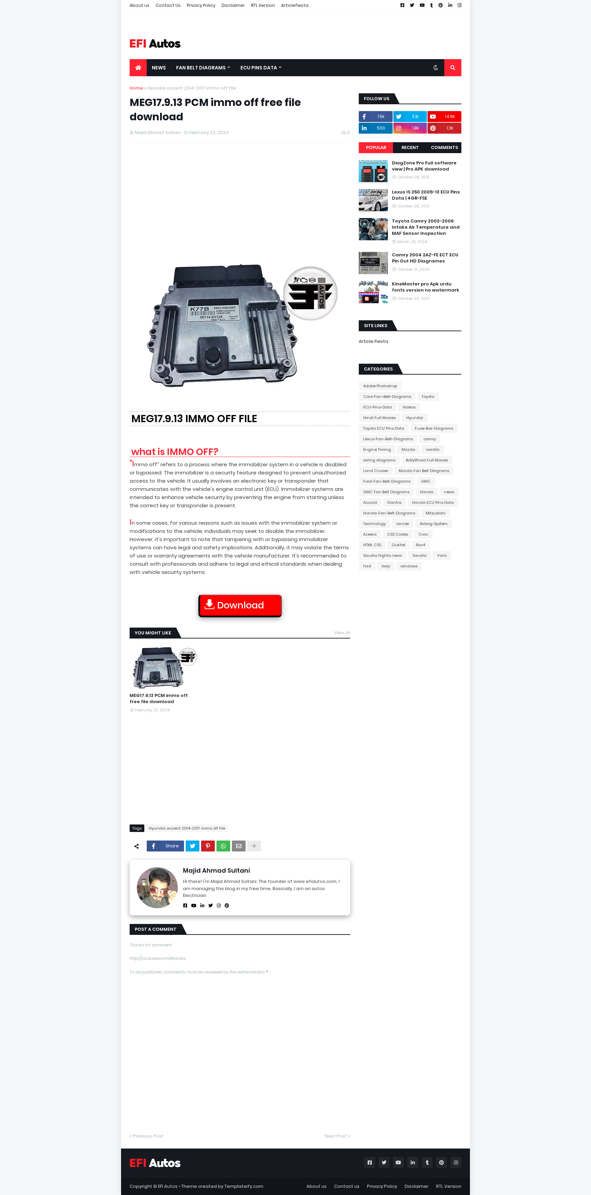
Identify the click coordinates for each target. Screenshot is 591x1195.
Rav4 (420, 545)
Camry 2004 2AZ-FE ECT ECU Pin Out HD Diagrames (425, 258)
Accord (370, 502)
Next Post (336, 1136)
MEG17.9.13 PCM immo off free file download (159, 699)
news (449, 492)
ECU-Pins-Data (377, 407)
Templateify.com (243, 1186)
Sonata (419, 555)
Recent (410, 147)
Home (136, 88)
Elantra (395, 502)
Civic (423, 534)
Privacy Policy (201, 5)
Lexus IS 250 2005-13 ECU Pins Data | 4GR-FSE (426, 195)
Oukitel (398, 545)
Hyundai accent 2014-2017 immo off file (191, 88)
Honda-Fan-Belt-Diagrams (389, 513)
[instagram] (219, 905)
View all (342, 632)
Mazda (408, 449)
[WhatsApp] (223, 846)
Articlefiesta (294, 5)
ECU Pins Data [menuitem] (258, 67)
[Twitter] (192, 846)
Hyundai (414, 417)
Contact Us (168, 5)
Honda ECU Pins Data (433, 502)
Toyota (428, 396)
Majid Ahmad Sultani (216, 870)
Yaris (442, 555)
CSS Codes (397, 534)
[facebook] (185, 905)
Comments (444, 147)
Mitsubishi (436, 513)
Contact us (346, 1186)
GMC (426, 481)
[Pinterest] (208, 846)
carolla (432, 449)
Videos (409, 407)
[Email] (239, 846)
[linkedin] (202, 905)
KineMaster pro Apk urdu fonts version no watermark (425, 287)
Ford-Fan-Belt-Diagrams (386, 481)
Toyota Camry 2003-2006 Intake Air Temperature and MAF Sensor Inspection (426, 227)
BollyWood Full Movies (427, 460)
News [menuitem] (159, 67)
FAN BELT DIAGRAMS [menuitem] (201, 67)
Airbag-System (434, 523)
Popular (376, 147)
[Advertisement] (240, 197)
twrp (386, 566)
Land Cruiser (375, 470)
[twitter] (210, 905)
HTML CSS (372, 545)
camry (429, 439)
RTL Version (263, 5)
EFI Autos (168, 1186)
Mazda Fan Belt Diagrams (424, 470)
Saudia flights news (382, 555)
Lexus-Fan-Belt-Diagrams (388, 439)
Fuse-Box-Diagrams (434, 428)
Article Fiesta (373, 341)
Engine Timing (377, 449)
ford (367, 566)
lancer (402, 523)
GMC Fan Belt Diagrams (386, 492)
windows (409, 566)
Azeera (370, 534)
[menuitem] (138, 67)
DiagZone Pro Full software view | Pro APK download (424, 166)
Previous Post (148, 1136)
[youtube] (193, 905)
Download (240, 605)
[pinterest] (227, 905)
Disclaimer (233, 5)
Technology (374, 523)
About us (139, 5)
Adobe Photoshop (380, 386)
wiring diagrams (379, 460)
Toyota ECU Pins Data (383, 428)
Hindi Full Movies (379, 417)
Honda (426, 492)
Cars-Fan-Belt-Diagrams (387, 396)
